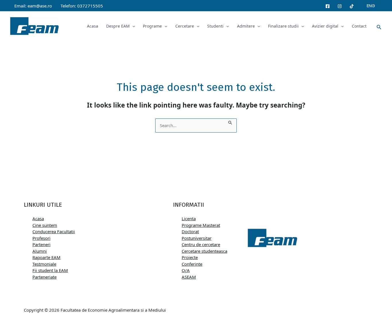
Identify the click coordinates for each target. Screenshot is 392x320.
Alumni (39, 251)
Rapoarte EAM (46, 257)
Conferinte (192, 264)
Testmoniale (44, 264)
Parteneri (41, 244)
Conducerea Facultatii (53, 231)
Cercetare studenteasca (204, 251)
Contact (359, 26)
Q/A (186, 270)
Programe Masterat (201, 225)
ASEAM (189, 277)
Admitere (246, 26)
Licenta (189, 218)
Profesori (41, 238)
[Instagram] (339, 6)
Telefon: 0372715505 (82, 6)
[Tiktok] (351, 6)
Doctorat (190, 231)
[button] (371, 5)
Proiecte (190, 257)
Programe (152, 26)
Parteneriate (44, 277)
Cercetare (184, 26)
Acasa (92, 26)
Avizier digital (325, 26)
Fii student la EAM (50, 270)
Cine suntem (44, 225)
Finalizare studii (283, 26)
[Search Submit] (230, 121)
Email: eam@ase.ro (33, 6)
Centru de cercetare (201, 244)
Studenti (215, 26)
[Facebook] (327, 6)
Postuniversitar (196, 238)
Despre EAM (118, 26)
